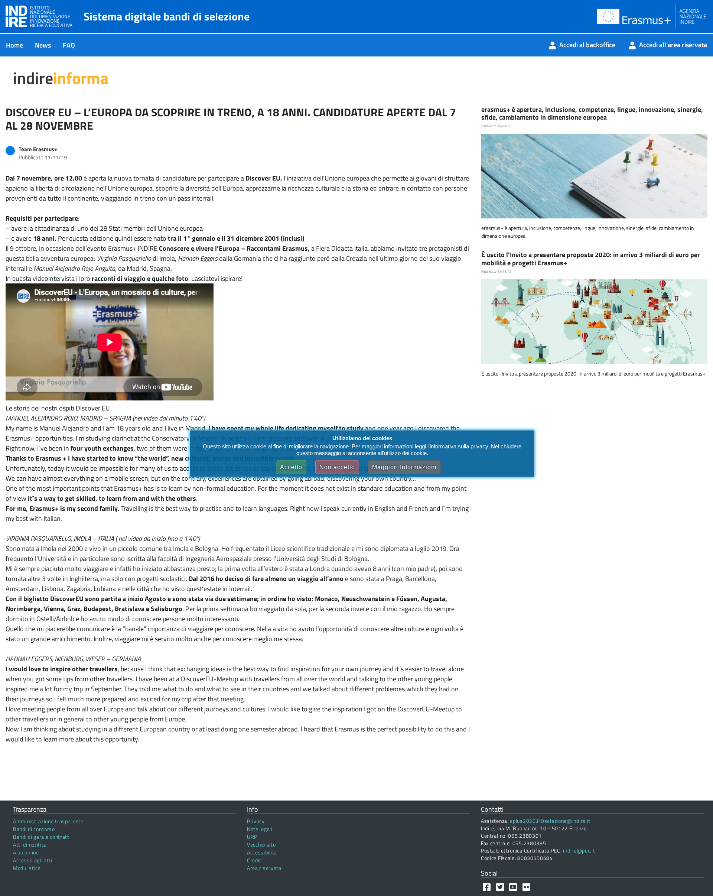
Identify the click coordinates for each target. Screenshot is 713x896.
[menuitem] (14, 45)
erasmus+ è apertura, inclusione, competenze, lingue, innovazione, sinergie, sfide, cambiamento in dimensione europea (592, 113)
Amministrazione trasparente (48, 821)
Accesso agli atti (32, 860)
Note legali (260, 829)
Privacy (256, 821)
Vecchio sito (261, 844)
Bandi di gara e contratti (42, 837)
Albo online (26, 852)
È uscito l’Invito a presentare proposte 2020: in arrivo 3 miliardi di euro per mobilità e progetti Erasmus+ (590, 259)
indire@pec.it (579, 850)
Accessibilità (262, 852)
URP (252, 837)
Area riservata (264, 868)
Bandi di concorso (34, 829)
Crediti (255, 860)
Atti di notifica (30, 844)
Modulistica (27, 868)
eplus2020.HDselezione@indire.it (550, 821)
